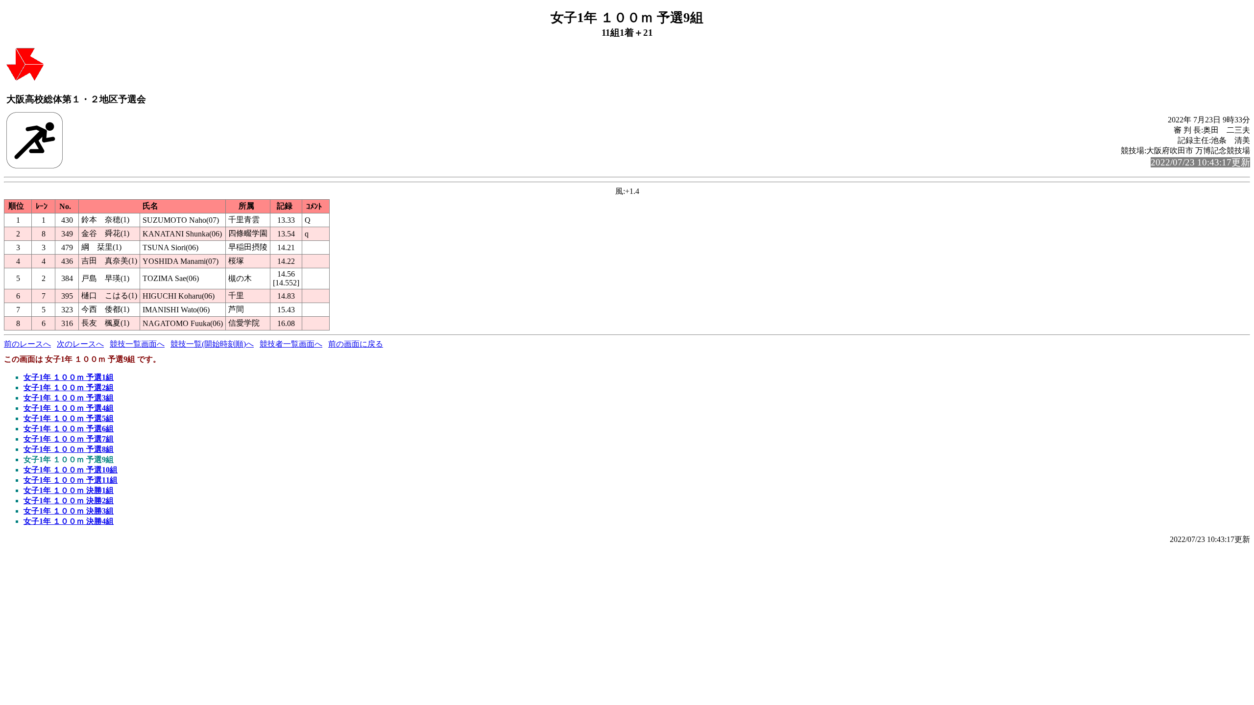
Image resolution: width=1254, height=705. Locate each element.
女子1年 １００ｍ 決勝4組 (69, 521)
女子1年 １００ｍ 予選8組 (69, 449)
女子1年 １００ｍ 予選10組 (71, 470)
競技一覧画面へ (137, 344)
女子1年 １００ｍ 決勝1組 (69, 490)
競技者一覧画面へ (291, 344)
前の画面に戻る (355, 344)
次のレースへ (80, 344)
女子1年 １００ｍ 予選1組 (69, 377)
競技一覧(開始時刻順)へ (212, 344)
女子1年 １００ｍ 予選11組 (71, 480)
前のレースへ (27, 344)
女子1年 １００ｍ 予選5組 (69, 418)
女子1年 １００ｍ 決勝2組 (69, 500)
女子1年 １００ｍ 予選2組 (69, 387)
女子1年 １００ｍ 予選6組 (69, 428)
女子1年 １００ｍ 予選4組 (69, 408)
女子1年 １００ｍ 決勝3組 (69, 511)
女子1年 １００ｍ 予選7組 (69, 439)
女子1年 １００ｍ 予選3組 (69, 398)
